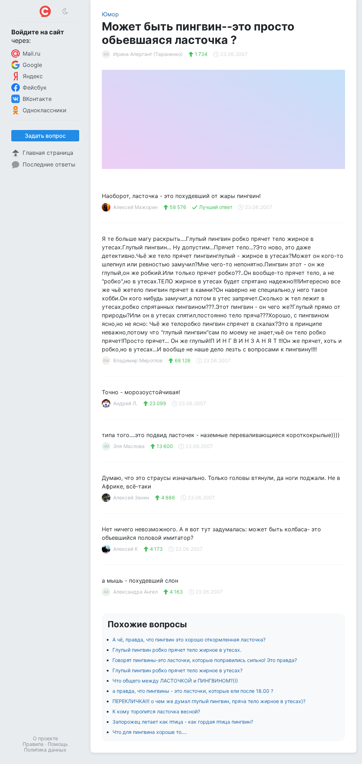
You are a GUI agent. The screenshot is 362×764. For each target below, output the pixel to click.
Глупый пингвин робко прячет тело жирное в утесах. (176, 650)
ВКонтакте (37, 98)
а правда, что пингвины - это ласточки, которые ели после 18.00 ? (192, 691)
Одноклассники (44, 110)
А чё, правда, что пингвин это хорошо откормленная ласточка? (188, 639)
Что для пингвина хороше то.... (149, 732)
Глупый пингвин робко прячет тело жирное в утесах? (177, 670)
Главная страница (48, 152)
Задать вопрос (45, 135)
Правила (33, 744)
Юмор (110, 14)
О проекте (45, 738)
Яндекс (33, 76)
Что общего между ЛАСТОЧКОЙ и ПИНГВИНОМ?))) (175, 681)
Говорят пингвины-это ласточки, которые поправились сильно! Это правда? (204, 660)
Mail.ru (31, 53)
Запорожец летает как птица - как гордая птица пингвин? (182, 722)
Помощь (58, 744)
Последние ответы (49, 164)
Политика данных (45, 750)
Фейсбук (35, 87)
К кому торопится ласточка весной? (156, 711)
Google (32, 64)
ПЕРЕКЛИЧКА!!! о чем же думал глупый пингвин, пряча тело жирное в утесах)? (208, 701)
